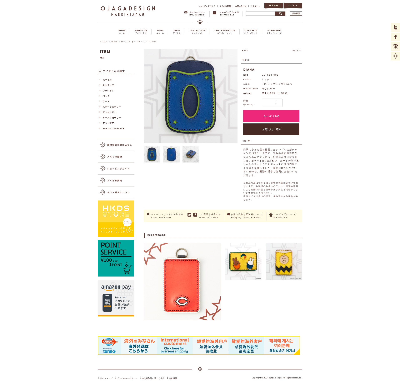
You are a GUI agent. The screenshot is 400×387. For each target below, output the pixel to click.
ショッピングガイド (206, 6)
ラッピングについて (285, 216)
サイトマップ (106, 378)
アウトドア (108, 123)
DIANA (249, 69)
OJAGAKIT (251, 31)
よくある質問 (225, 6)
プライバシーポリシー (127, 378)
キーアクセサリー (112, 118)
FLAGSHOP (274, 31)
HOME (122, 31)
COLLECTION (197, 31)
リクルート (255, 6)
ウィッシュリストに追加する (167, 216)
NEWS (160, 31)
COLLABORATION (225, 31)
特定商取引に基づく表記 (153, 378)
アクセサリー (109, 112)
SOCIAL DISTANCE (114, 128)
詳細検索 (296, 13)
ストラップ (108, 85)
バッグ (106, 96)
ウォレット (108, 90)
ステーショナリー (112, 107)
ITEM (177, 31)
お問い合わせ (240, 6)
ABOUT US (141, 31)
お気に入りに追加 (271, 129)
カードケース (138, 42)
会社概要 (173, 378)
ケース (124, 42)
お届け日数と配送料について (247, 216)
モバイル (107, 80)
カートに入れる (271, 116)
